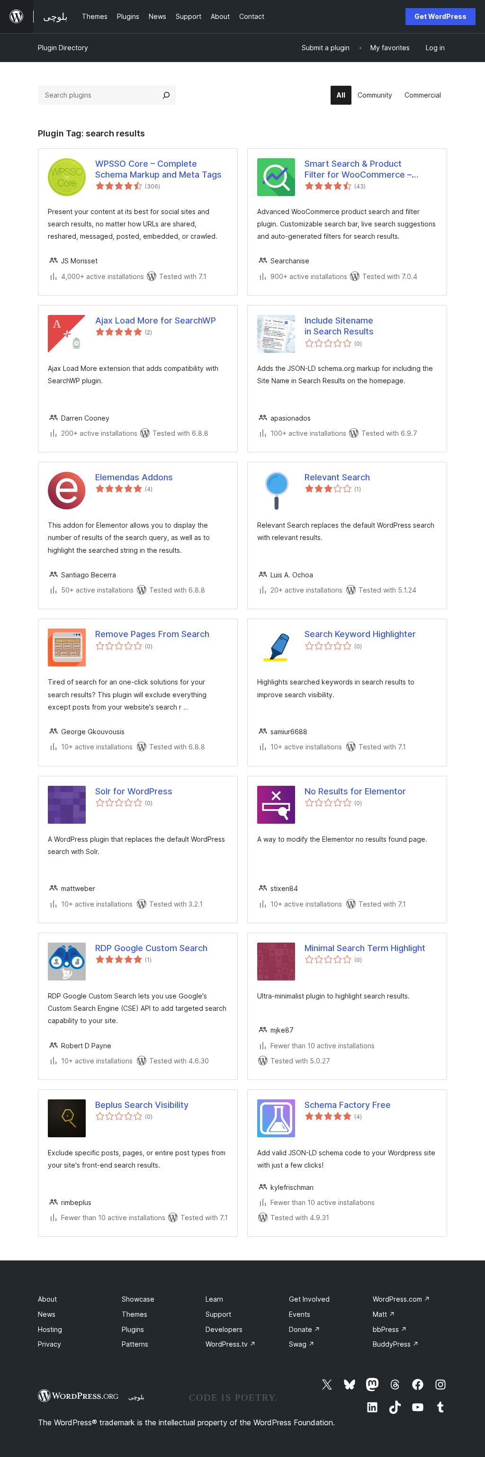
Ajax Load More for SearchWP (155, 320)
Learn (214, 1299)
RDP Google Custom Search (151, 948)
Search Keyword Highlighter (360, 634)
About (47, 1299)
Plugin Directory (63, 48)
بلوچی (136, 1397)
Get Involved (309, 1299)
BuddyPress (396, 1344)
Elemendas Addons (134, 477)
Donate (304, 1329)
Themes (134, 1314)
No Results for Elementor (355, 791)
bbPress (390, 1329)
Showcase (138, 1299)
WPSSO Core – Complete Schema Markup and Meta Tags (158, 169)
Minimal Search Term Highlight (365, 948)
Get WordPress (440, 16)
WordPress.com (401, 1299)
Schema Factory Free (348, 1105)
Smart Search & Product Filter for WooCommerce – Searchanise (358, 169)
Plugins (133, 1329)
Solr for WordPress (133, 791)
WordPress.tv (231, 1344)
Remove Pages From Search (152, 634)
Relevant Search (337, 477)
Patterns (135, 1344)
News (46, 1314)
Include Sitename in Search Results (339, 325)
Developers (224, 1329)
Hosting (50, 1329)
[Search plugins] (166, 95)
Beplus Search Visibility (142, 1105)
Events (299, 1314)
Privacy (49, 1344)
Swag (301, 1344)
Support (218, 1314)
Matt (384, 1314)
